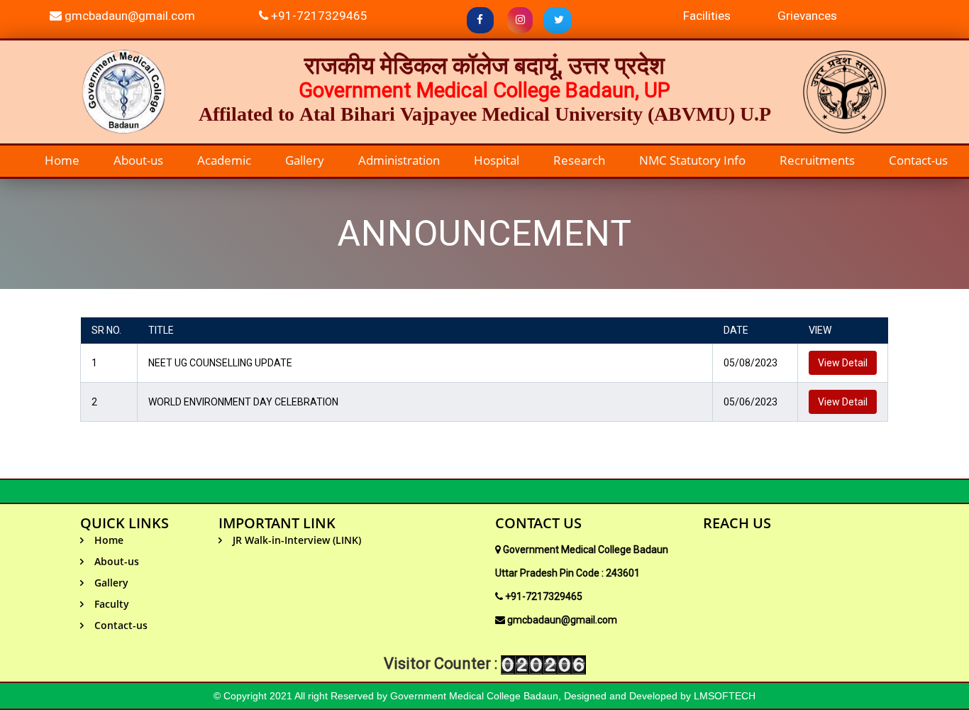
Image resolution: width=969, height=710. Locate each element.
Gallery (304, 160)
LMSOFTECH (724, 695)
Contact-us (918, 160)
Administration (399, 160)
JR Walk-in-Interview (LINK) (297, 540)
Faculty (111, 604)
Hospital (496, 160)
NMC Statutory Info (692, 160)
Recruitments (817, 160)
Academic (224, 160)
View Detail (843, 362)
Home (62, 160)
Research (579, 160)
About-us (138, 160)
